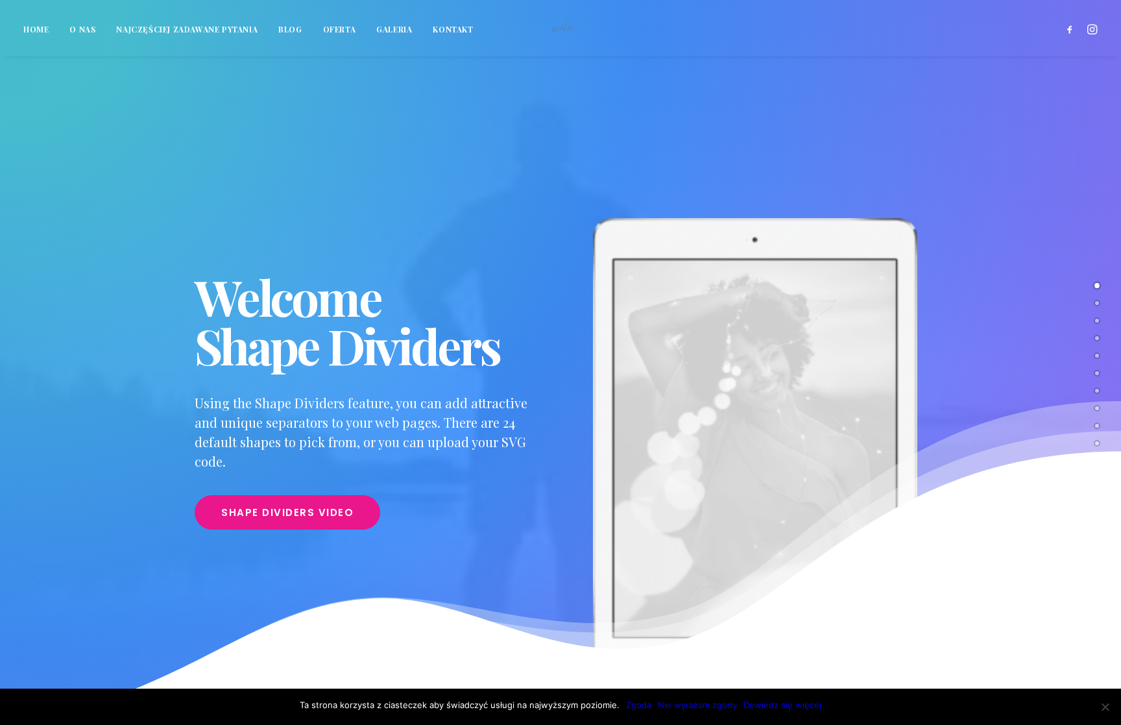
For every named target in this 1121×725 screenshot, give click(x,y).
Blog (290, 29)
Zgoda (638, 705)
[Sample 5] (1097, 407)
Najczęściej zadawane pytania (187, 29)
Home (36, 29)
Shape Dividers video (287, 512)
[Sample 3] (1097, 390)
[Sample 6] (1097, 372)
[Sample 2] (1097, 302)
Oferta (339, 29)
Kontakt (453, 29)
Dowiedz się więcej (782, 705)
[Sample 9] (1097, 425)
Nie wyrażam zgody (697, 705)
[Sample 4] (1097, 337)
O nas (82, 29)
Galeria (394, 29)
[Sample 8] (1097, 355)
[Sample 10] (1097, 442)
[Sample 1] (1097, 285)
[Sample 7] (1097, 320)
